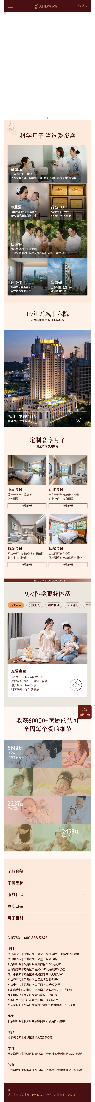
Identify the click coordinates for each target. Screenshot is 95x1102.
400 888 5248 (36, 938)
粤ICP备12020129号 (39, 1094)
